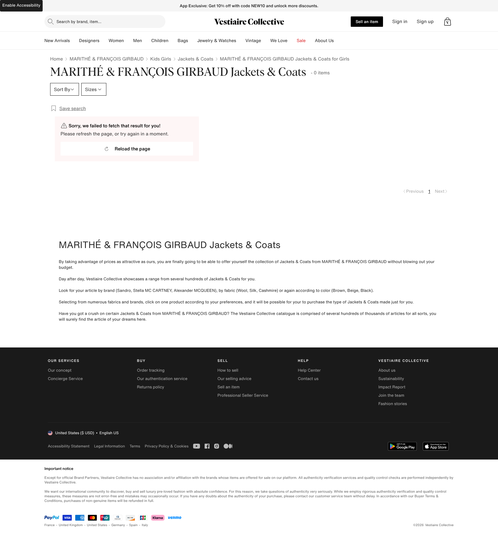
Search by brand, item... (78, 21)
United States (97, 525)
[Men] (146, 40)
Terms (134, 446)
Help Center (309, 370)
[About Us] (338, 40)
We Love (279, 40)
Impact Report (391, 387)
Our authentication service (162, 379)
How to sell (227, 370)
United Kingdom (71, 525)
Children (160, 40)
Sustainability (391, 379)
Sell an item (367, 21)
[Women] (128, 40)
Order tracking (151, 370)
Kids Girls (160, 58)
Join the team (391, 395)
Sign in (400, 21)
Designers (89, 40)
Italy (145, 525)
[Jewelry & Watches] (240, 40)
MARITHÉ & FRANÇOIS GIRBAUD (106, 58)
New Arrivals (57, 40)
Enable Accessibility (21, 5)
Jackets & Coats (195, 58)
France (49, 525)
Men (137, 40)
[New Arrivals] (74, 40)
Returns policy (150, 387)
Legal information (109, 446)
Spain (133, 525)
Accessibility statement (68, 446)
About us (386, 370)
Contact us (308, 379)
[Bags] (192, 40)
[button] (448, 22)
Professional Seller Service (242, 395)
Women (116, 40)
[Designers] (104, 40)
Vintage (253, 40)
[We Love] (292, 40)
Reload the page (132, 148)
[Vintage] (265, 40)
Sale (301, 40)
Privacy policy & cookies (166, 446)
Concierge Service (65, 379)
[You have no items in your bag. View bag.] (448, 22)
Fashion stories (392, 404)
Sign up (425, 21)
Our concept (59, 370)
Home (56, 58)
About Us (324, 40)
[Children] (173, 40)
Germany (118, 525)
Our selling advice (234, 379)
